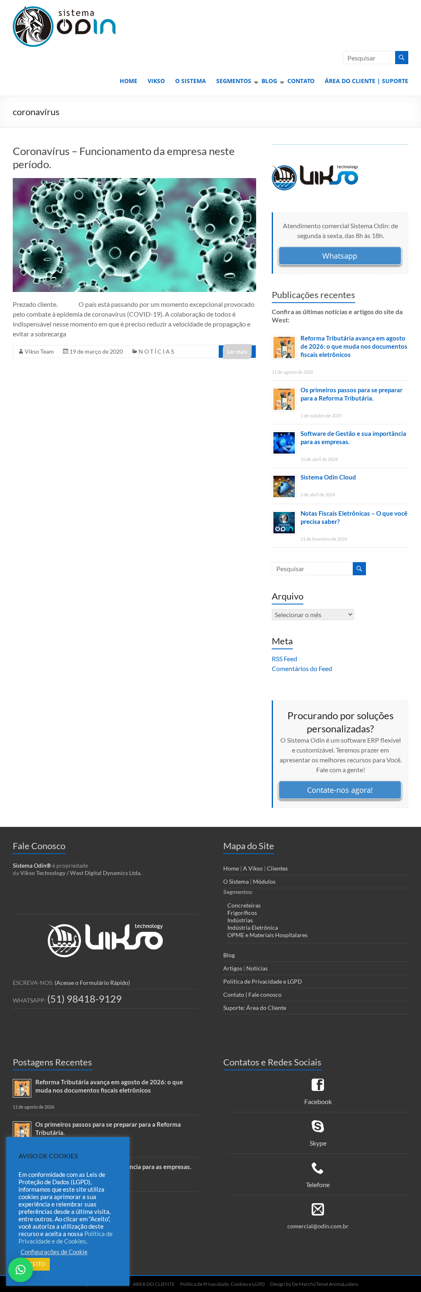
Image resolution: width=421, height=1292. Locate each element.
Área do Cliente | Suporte (366, 81)
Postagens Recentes (52, 1061)
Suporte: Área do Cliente (254, 1007)
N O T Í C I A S (156, 351)
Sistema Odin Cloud (328, 477)
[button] (20, 1269)
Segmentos (233, 81)
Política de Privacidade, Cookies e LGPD (222, 1284)
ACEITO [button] (35, 1264)
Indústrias (240, 920)
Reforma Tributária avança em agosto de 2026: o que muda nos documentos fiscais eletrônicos (354, 346)
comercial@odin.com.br (318, 1226)
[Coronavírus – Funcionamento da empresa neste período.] (135, 182)
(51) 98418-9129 (84, 999)
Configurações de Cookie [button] (54, 1251)
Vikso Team (39, 351)
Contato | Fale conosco (252, 994)
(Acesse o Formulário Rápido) (92, 982)
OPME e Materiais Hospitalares (267, 934)
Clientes (277, 868)
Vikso (156, 81)
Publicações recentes (313, 294)
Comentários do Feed (302, 668)
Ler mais (237, 351)
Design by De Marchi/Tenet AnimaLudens (314, 1284)
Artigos (232, 968)
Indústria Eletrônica (252, 927)
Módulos (264, 881)
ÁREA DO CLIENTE (153, 1284)
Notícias (257, 968)
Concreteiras (244, 905)
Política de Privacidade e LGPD (262, 981)
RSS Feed (284, 658)
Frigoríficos (242, 912)
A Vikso (253, 868)
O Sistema (190, 81)
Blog (269, 81)
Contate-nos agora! (340, 790)
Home (128, 81)
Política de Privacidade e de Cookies (66, 1237)
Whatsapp (339, 256)
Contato (301, 81)
